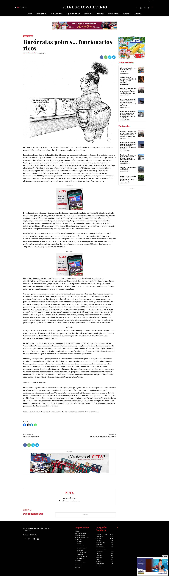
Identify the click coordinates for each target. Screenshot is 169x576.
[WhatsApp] (105, 57)
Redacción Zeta (32, 53)
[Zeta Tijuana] (84, 7)
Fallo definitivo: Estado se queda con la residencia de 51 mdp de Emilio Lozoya (128, 178)
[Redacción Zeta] (24, 53)
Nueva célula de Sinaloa (31, 436)
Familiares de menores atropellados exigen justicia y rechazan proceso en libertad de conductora (128, 115)
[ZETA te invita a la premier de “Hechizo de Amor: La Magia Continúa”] (141, 79)
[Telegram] (114, 57)
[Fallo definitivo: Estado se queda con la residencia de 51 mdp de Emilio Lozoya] (141, 178)
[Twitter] (148, 7)
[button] (152, 7)
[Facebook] (136, 7)
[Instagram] (140, 7)
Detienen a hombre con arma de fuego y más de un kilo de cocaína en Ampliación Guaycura (128, 90)
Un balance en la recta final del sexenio (103, 436)
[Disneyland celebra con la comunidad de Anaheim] (141, 70)
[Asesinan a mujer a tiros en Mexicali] (141, 169)
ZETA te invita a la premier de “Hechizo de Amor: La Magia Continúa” (128, 80)
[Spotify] (144, 7)
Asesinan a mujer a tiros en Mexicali (128, 168)
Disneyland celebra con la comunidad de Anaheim (128, 69)
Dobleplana (28, 36)
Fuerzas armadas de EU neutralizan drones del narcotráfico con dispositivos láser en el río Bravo (128, 102)
